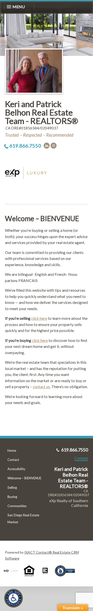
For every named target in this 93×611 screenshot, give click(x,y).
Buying (12, 497)
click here (39, 318)
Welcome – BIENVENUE (24, 478)
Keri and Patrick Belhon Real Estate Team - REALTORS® (41, 112)
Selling (12, 487)
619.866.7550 (25, 146)
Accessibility (16, 469)
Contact (13, 460)
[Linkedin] (47, 146)
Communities (17, 506)
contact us (41, 386)
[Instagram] (54, 146)
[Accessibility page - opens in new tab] (67, 578)
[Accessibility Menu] (13, 598)
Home (11, 450)
